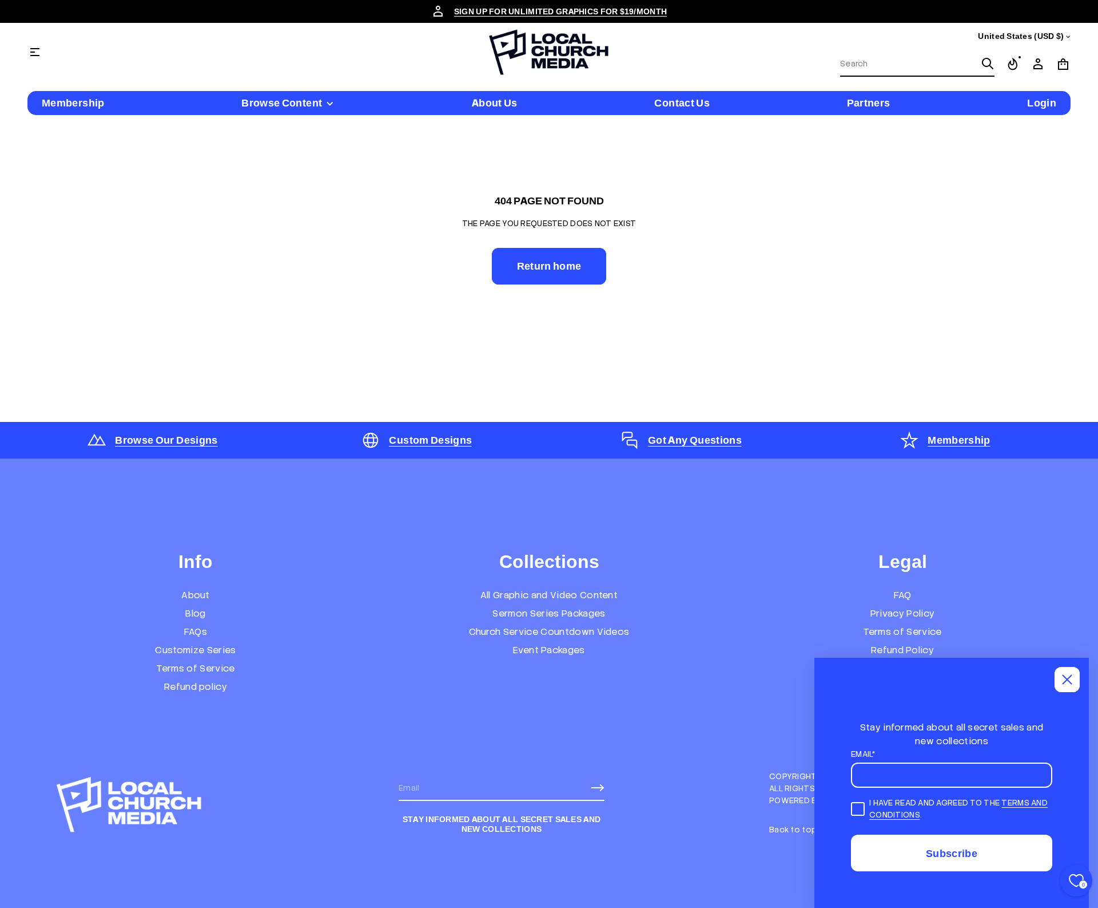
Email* (863, 754)
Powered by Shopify (813, 800)
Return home (549, 266)
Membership (959, 440)
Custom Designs (430, 440)
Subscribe (951, 853)
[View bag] (1063, 64)
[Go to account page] (1038, 64)
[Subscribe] (597, 788)
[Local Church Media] (549, 52)
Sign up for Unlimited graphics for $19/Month (560, 11)
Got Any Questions (695, 440)
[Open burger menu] (35, 52)
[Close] (1067, 679)
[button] (917, 64)
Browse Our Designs (166, 440)
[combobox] (908, 64)
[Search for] (987, 63)
